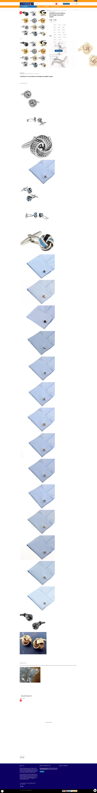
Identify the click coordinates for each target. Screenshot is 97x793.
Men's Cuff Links (52, 11)
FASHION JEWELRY (63, 10)
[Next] (23, 38)
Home (50, 10)
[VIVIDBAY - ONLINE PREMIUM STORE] (27, 3)
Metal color (50, 36)
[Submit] (56, 4)
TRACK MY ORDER (56, 6)
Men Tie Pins (22, 756)
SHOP (39, 6)
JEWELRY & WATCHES (55, 10)
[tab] (22, 74)
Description (22, 73)
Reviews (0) (37, 73)
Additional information (29, 73)
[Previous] (20, 69)
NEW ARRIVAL (46, 6)
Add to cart (58, 50)
